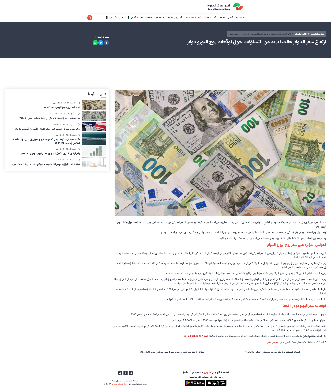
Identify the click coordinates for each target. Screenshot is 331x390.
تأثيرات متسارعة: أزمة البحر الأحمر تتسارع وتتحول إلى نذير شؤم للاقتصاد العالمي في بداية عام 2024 (46, 141)
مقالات (149, 17)
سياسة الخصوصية (130, 380)
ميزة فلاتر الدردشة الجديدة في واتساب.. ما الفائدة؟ (265, 352)
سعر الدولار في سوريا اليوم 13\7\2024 (62, 107)
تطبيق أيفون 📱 (135, 17)
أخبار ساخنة (210, 17)
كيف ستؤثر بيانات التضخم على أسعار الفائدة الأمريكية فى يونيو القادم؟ (47, 129)
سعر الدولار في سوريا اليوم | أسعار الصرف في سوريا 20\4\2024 (165, 352)
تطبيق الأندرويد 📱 (114, 17)
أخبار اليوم (228, 17)
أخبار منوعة (176, 17)
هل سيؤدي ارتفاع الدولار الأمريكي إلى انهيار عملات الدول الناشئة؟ (49, 118)
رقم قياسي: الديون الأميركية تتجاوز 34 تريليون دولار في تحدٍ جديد (49, 153)
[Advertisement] (165, 69)
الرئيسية (240, 17)
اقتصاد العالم (195, 17)
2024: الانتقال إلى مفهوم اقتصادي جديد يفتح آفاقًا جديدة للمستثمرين (46, 164)
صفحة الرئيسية (317, 34)
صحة (161, 17)
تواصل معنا (117, 380)
